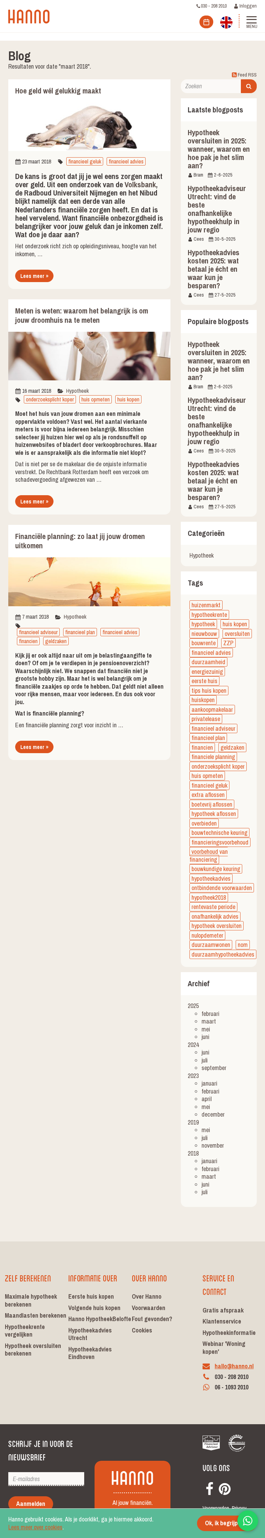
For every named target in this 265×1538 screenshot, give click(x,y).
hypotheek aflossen (214, 813)
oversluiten (237, 633)
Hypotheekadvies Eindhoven (90, 1353)
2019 (193, 1122)
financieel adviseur (38, 632)
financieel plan (80, 632)
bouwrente (204, 643)
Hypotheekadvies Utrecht (90, 1334)
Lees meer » (34, 276)
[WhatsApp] (247, 1520)
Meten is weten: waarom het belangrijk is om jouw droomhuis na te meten (81, 315)
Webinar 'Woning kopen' (224, 1347)
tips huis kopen (209, 690)
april (207, 1099)
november (213, 1145)
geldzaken (56, 641)
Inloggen (247, 6)
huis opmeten (95, 399)
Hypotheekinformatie (229, 1332)
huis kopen (128, 399)
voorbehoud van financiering (208, 855)
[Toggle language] (226, 22)
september (214, 1067)
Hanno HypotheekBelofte (99, 1319)
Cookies (142, 1330)
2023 (193, 1075)
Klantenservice (222, 1321)
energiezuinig (207, 671)
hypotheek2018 (209, 897)
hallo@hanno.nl (234, 1366)
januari (209, 1083)
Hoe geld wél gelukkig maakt (58, 91)
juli (205, 1060)
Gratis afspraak (223, 1310)
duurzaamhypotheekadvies (223, 954)
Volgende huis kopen (94, 1308)
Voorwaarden (148, 1308)
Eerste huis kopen (91, 1296)
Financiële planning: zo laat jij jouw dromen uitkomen (80, 541)
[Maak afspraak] (206, 22)
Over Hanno (149, 1277)
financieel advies (126, 161)
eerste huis (204, 681)
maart (209, 1021)
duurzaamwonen (211, 944)
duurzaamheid (208, 662)
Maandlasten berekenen (35, 1315)
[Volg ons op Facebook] (209, 1487)
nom (243, 944)
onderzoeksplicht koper (50, 399)
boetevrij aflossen (212, 804)
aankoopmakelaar (212, 709)
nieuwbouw (204, 633)
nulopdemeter (207, 935)
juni (205, 1036)
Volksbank (140, 184)
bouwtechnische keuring (219, 832)
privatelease (206, 719)
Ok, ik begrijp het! (227, 1523)
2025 (193, 1005)
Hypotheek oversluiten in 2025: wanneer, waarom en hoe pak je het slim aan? (219, 149)
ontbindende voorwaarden (222, 887)
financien (28, 641)
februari (210, 1013)
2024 (193, 1044)
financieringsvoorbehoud (220, 842)
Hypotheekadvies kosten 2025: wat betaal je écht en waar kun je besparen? (213, 269)
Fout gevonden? (152, 1319)
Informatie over (92, 1277)
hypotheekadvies (211, 878)
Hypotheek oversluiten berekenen (33, 1349)
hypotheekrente (209, 614)
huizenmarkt (206, 605)
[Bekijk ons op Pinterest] (225, 1487)
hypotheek (203, 624)
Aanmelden (30, 1503)
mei (206, 1029)
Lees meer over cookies (35, 1527)
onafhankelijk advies (215, 916)
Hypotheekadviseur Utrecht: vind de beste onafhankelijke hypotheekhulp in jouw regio (217, 209)
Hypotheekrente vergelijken (25, 1330)
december (213, 1114)
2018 (193, 1153)
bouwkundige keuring (216, 869)
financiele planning (213, 756)
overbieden (204, 823)
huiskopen (203, 700)
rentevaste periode (213, 906)
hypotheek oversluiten (217, 925)
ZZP (228, 643)
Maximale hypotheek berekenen (31, 1300)
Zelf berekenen (28, 1277)
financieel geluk (84, 161)
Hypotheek (77, 391)
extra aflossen (208, 794)
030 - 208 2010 (214, 6)
